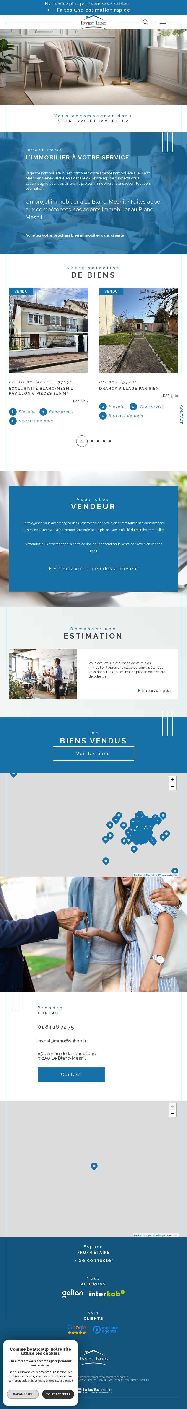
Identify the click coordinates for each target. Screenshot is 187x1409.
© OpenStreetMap (154, 875)
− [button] (172, 786)
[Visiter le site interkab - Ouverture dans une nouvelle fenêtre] (107, 1293)
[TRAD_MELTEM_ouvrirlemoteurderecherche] (145, 22)
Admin (102, 1380)
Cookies (144, 1380)
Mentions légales (85, 1380)
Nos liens (113, 1380)
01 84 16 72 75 (56, 1026)
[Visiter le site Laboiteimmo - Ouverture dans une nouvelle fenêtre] (93, 1395)
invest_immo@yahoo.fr (62, 1041)
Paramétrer (23, 1394)
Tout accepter (58, 1394)
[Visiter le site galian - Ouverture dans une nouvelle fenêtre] (72, 1293)
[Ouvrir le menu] (163, 22)
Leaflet (138, 875)
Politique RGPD (129, 1380)
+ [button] (172, 779)
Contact (181, 414)
